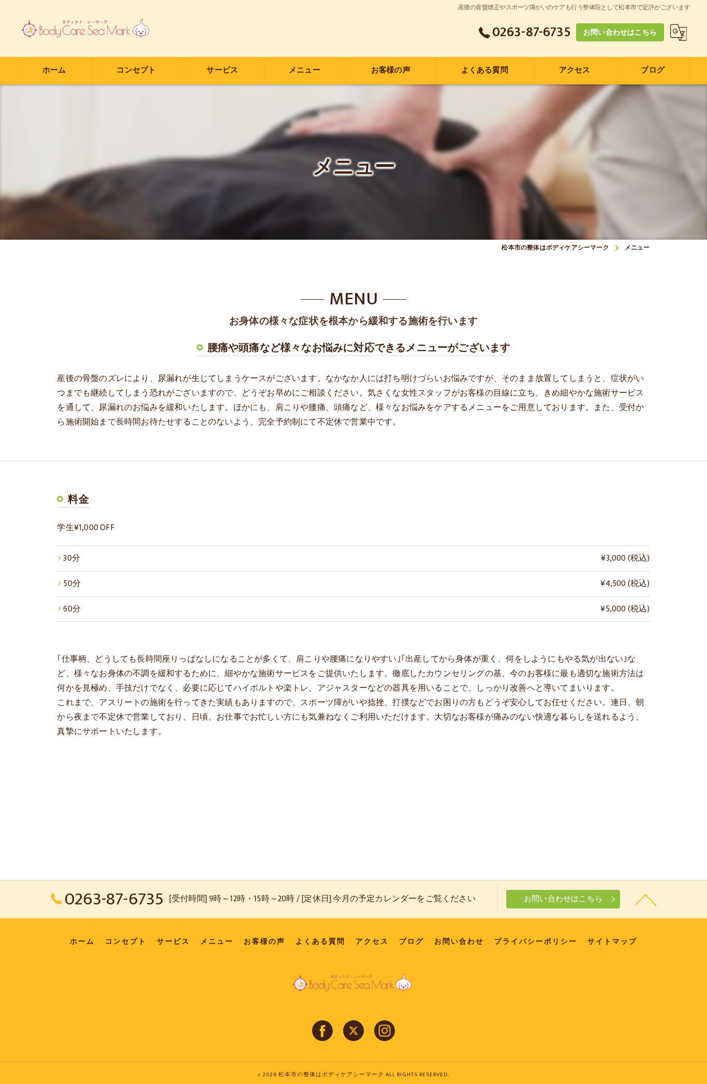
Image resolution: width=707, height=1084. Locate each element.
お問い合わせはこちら (620, 32)
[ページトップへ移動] (646, 899)
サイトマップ (612, 941)
